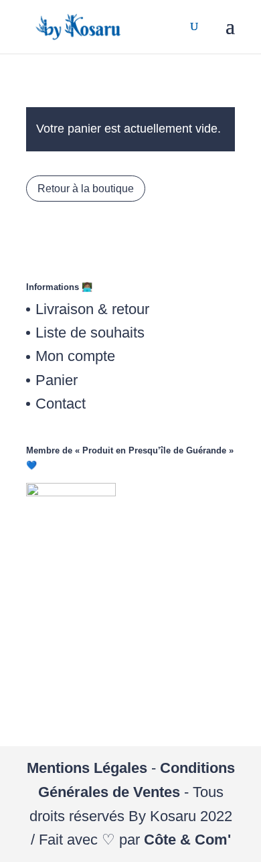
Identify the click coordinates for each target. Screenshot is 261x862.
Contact (60, 403)
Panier (56, 380)
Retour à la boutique (85, 188)
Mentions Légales (87, 768)
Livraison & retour (92, 309)
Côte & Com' (187, 839)
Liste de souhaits (90, 332)
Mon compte (75, 356)
